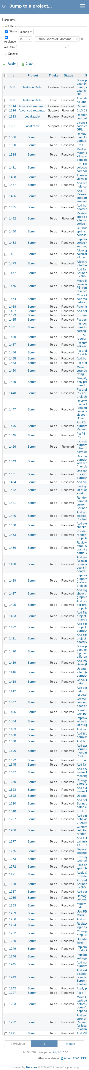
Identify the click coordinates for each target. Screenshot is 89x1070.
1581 (12, 126)
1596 (12, 110)
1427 (12, 593)
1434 (12, 482)
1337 (12, 772)
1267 (12, 891)
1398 (12, 741)
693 (12, 87)
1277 (12, 841)
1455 (12, 358)
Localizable (32, 116)
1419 (12, 662)
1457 (12, 344)
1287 (12, 819)
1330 (12, 782)
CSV (76, 1058)
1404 (12, 721)
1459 (12, 337)
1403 (12, 729)
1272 (12, 866)
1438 (12, 525)
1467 (12, 311)
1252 (12, 933)
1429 (12, 580)
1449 (12, 381)
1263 (12, 905)
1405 (12, 712)
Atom (67, 1058)
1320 (12, 803)
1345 (12, 764)
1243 (12, 977)
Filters (12, 26)
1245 (12, 964)
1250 (12, 941)
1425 (12, 604)
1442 (12, 489)
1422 (12, 627)
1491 (12, 167)
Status (12, 31)
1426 (12, 446)
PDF (84, 1058)
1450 (12, 370)
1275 (12, 851)
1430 (12, 564)
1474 (12, 298)
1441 (12, 502)
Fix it (80, 145)
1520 (12, 145)
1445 (12, 435)
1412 (12, 691)
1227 (12, 992)
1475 (12, 286)
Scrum (32, 137)
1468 (12, 306)
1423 (12, 616)
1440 (12, 515)
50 (59, 1052)
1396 (12, 750)
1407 (12, 702)
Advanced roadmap (32, 106)
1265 (12, 897)
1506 (12, 137)
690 (12, 100)
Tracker (54, 75)
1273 (12, 858)
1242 (12, 988)
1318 (12, 811)
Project (33, 75)
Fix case (82, 315)
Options (13, 53)
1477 (12, 273)
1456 (12, 352)
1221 (12, 1033)
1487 (12, 184)
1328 (12, 789)
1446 (12, 426)
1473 (12, 315)
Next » (70, 1043)
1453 (12, 362)
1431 (12, 474)
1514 (12, 154)
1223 (12, 1004)
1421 (12, 638)
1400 (12, 735)
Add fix (81, 764)
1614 (12, 106)
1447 (12, 409)
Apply (12, 63)
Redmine (31, 1067)
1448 (12, 393)
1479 (12, 263)
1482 (12, 218)
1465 (12, 319)
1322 (12, 795)
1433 (12, 534)
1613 (12, 116)
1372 (12, 760)
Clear (29, 63)
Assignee (10, 41)
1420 (12, 651)
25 (54, 1052)
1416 (12, 672)
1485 (12, 207)
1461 (12, 327)
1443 (12, 461)
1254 (12, 925)
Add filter (9, 47)
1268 (12, 884)
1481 (12, 254)
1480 (12, 231)
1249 (12, 948)
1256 (12, 919)
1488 (12, 177)
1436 (12, 547)
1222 (12, 1022)
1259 (12, 913)
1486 (12, 196)
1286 (12, 830)
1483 (12, 242)
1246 (12, 956)
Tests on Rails (31, 87)
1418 (12, 681)
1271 (12, 874)
